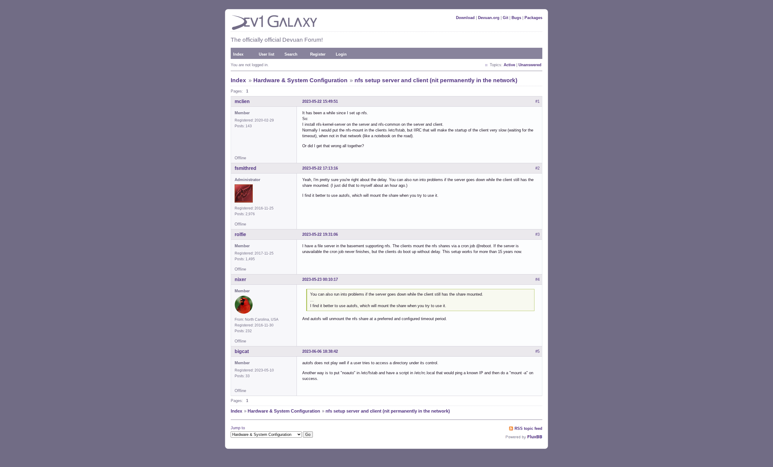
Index (238, 54)
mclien (242, 101)
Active (509, 65)
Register (318, 54)
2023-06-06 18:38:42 (320, 351)
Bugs (516, 17)
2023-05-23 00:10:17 (320, 279)
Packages (533, 17)
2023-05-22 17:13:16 (320, 168)
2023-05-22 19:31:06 (320, 234)
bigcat (242, 351)
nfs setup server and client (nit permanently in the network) (435, 80)
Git (505, 17)
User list (266, 54)
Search (290, 54)
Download (465, 17)
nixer (240, 279)
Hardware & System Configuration (300, 80)
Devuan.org (488, 17)
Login (341, 54)
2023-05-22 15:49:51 (320, 101)
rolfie (240, 234)
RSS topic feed (528, 428)
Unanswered (529, 65)
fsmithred (245, 168)
